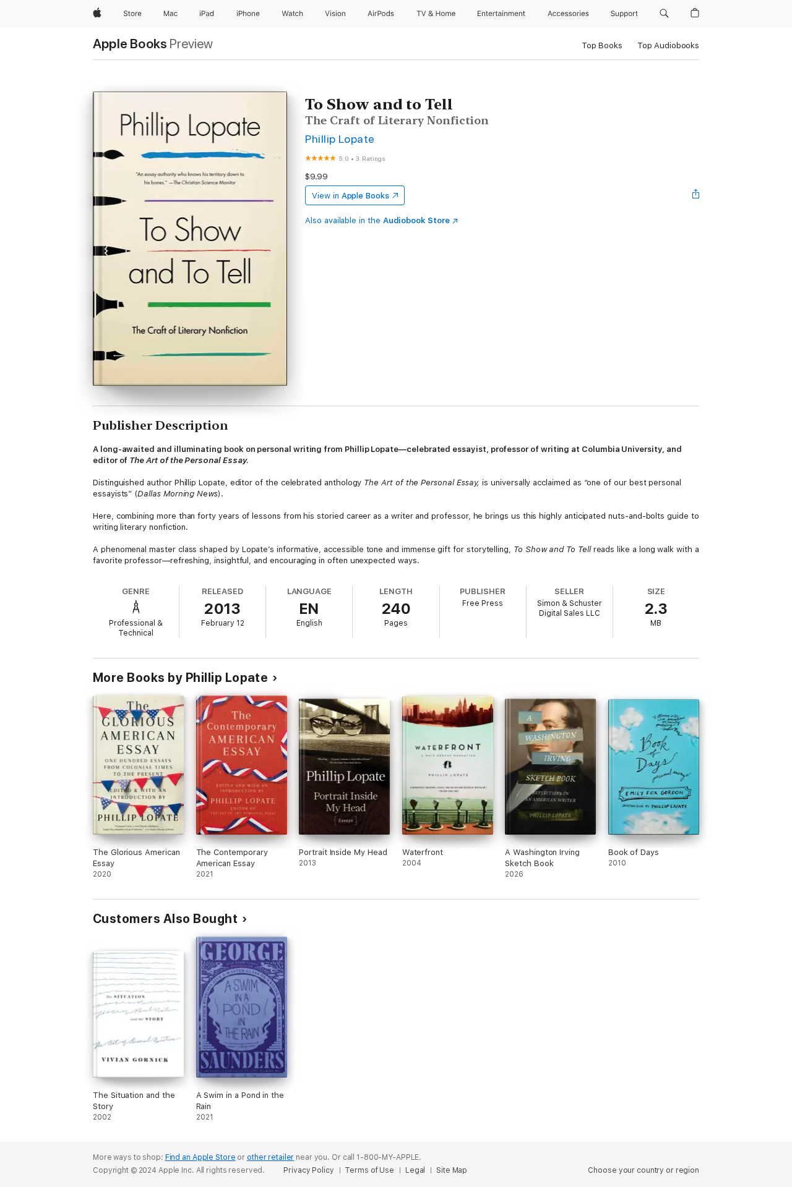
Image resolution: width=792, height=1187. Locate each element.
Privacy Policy (308, 1170)
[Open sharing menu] (696, 195)
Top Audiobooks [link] (668, 45)
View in (350, 195)
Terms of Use (369, 1170)
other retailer (270, 1157)
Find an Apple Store (200, 1157)
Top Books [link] (602, 45)
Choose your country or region (643, 1170)
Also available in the (377, 220)
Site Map (451, 1170)
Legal (415, 1170)
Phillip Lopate (340, 138)
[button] (664, 13)
